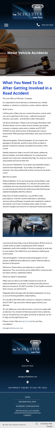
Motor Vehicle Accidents (27, 410)
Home (27, 397)
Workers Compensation (27, 406)
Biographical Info (27, 401)
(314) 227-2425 (47, 24)
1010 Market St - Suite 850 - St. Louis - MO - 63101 (27, 387)
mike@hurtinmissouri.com (13, 328)
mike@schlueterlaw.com (27, 376)
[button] (6, 25)
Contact (27, 415)
